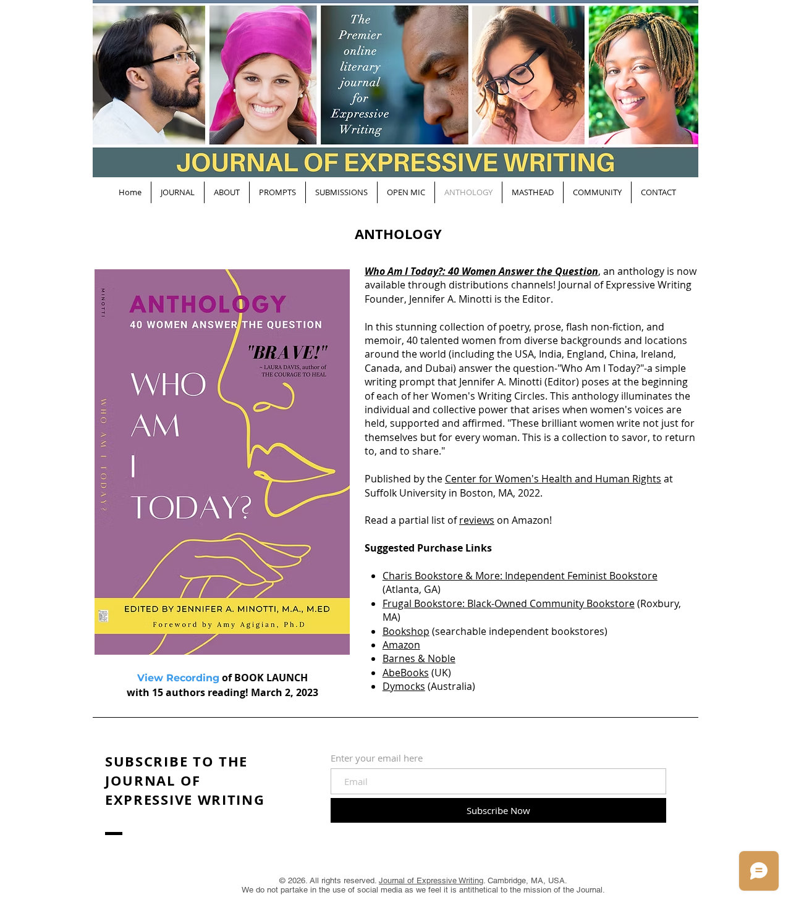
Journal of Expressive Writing (431, 880)
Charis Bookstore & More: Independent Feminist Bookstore (520, 575)
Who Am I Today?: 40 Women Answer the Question (481, 271)
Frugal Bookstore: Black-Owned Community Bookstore (509, 603)
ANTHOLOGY (398, 233)
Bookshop (406, 631)
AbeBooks (406, 672)
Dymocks (404, 686)
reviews (476, 520)
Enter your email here (377, 758)
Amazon (401, 645)
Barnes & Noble (419, 658)
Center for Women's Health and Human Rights (553, 478)
